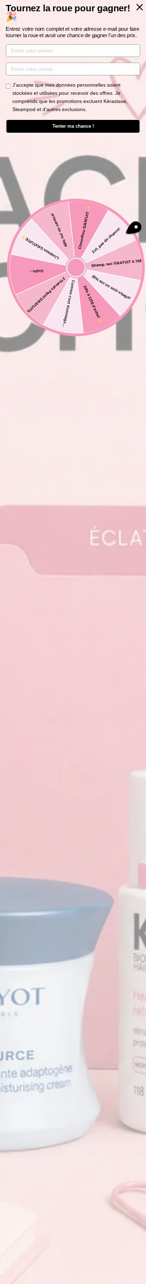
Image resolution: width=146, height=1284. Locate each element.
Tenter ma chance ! (73, 126)
